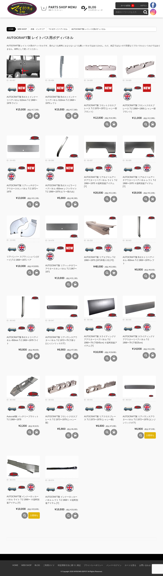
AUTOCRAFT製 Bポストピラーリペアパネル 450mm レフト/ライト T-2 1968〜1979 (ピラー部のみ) (61, 188)
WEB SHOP (22, 29)
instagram (153, 12)
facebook (153, 5)
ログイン (143, 5)
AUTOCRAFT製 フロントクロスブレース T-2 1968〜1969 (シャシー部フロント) (139, 108)
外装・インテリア (38, 29)
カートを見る (127, 5)
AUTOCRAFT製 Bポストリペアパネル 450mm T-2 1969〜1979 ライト (22, 340)
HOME (11, 29)
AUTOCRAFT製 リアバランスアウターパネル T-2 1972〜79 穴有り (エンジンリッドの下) (61, 340)
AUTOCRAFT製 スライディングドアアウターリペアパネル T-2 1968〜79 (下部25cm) (139, 339)
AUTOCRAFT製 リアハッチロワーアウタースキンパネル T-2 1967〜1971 (61, 268)
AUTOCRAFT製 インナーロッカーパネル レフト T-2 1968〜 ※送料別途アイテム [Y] (61, 500)
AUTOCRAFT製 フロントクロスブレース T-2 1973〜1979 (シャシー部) (61, 419)
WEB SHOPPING (59, 8)
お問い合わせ (145, 565)
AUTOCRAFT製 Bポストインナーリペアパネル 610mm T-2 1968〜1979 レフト (61, 100)
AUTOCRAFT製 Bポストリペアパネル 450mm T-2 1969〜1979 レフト (138, 260)
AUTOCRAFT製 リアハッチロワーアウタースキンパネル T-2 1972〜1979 (23, 188)
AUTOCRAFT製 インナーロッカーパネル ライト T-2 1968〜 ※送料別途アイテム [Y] (23, 499)
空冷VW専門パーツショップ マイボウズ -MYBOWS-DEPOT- (23, 9)
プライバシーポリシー (93, 565)
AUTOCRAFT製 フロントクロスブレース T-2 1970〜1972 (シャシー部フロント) (100, 108)
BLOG (92, 8)
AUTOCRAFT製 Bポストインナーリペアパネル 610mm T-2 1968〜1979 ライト (22, 100)
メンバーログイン (113, 565)
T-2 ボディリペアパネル (58, 29)
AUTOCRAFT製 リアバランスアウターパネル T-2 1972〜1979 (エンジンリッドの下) (139, 419)
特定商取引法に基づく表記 (69, 565)
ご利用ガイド (49, 565)
